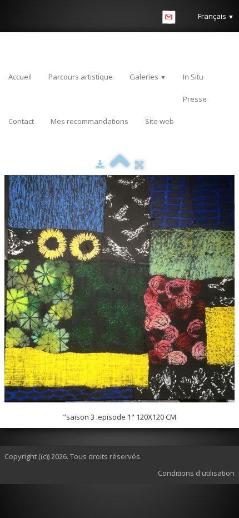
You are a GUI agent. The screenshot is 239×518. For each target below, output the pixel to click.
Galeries (148, 77)
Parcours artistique (80, 77)
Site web (159, 121)
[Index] (120, 165)
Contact (21, 121)
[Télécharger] (100, 165)
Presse (195, 99)
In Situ (193, 77)
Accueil (20, 77)
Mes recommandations (89, 121)
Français (216, 16)
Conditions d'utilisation (196, 473)
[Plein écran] (139, 165)
